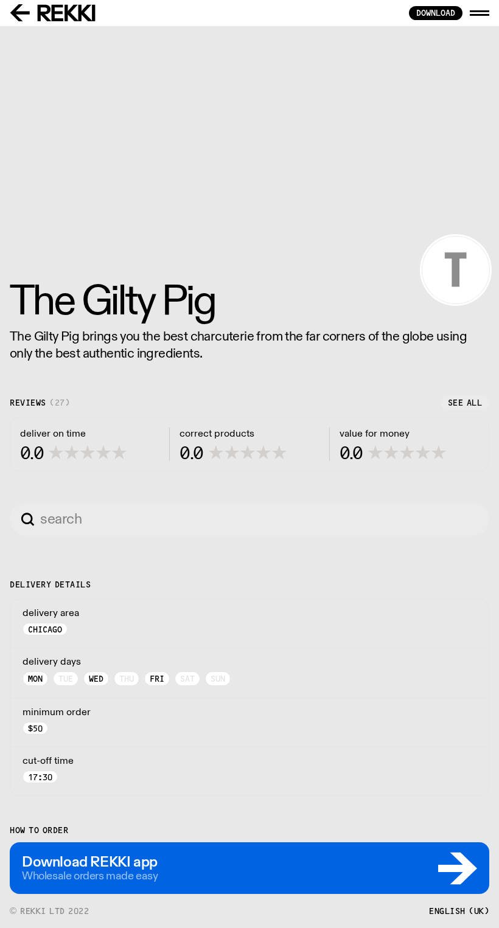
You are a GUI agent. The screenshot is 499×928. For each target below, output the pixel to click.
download (435, 12)
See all (465, 402)
